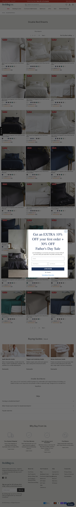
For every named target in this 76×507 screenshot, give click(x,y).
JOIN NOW (48, 269)
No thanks (48, 272)
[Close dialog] (65, 231)
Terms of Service (45, 275)
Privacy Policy (51, 275)
